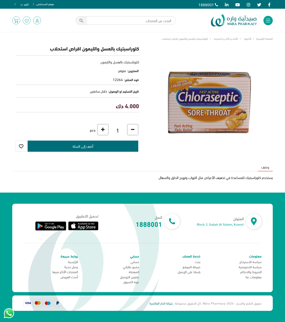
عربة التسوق (131, 281)
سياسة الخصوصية (250, 267)
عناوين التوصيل (129, 277)
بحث (197, 261)
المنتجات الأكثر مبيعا (65, 271)
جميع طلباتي (131, 267)
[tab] (265, 166)
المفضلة (134, 271)
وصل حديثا (71, 267)
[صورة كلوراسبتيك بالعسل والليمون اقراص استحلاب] (209, 100)
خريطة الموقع (191, 267)
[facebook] (269, 4)
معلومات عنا (254, 277)
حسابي (134, 261)
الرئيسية (73, 261)
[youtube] (237, 4)
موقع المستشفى (45, 3)
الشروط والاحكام (251, 271)
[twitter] (259, 4)
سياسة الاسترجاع (251, 261)
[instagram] (248, 4)
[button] (37, 20)
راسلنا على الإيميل (189, 271)
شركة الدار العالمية (161, 303)
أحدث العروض (69, 277)
